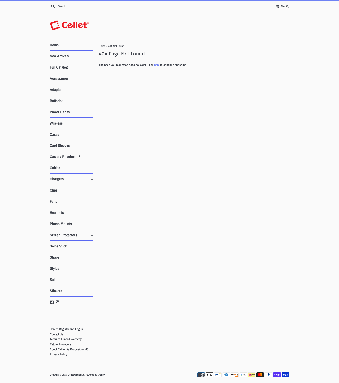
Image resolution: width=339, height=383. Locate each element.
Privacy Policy (58, 354)
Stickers (56, 290)
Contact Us (56, 334)
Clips (54, 190)
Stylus (54, 268)
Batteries (56, 100)
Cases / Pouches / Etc (71, 156)
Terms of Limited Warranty (66, 339)
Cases (71, 134)
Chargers (71, 179)
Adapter (56, 89)
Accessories (59, 78)
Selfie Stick (58, 246)
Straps (55, 257)
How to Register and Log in (66, 329)
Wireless (56, 123)
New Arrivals (59, 56)
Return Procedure (60, 344)
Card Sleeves (60, 145)
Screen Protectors (71, 234)
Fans (53, 201)
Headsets (71, 212)
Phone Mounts (71, 223)
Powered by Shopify (95, 374)
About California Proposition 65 (69, 349)
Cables (71, 167)
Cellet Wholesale (76, 374)
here (156, 65)
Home (54, 44)
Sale (53, 279)
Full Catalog (59, 67)
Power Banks (60, 112)
